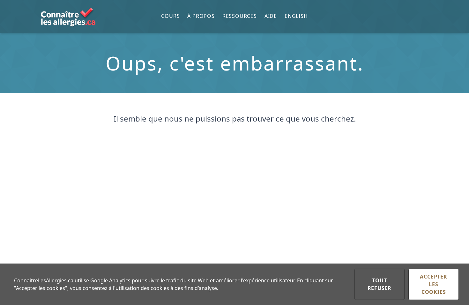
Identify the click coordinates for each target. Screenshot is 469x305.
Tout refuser (380, 284)
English (296, 15)
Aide (270, 15)
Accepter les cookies (433, 284)
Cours (170, 15)
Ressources (239, 15)
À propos (200, 15)
